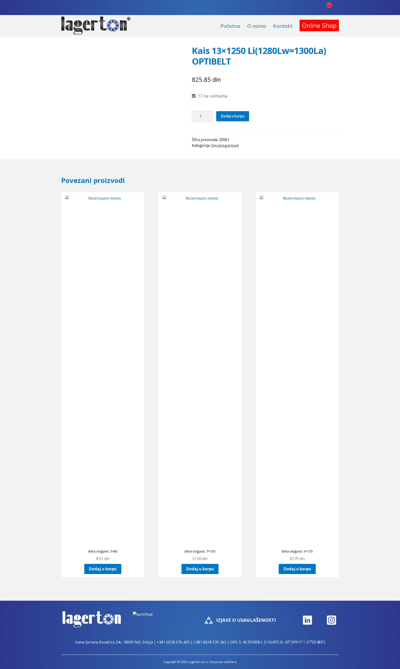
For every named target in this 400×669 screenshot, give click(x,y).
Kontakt (283, 26)
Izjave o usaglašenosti (246, 620)
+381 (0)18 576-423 (173, 642)
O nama (256, 26)
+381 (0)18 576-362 (210, 642)
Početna (230, 26)
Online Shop (319, 25)
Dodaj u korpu (232, 116)
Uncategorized (225, 145)
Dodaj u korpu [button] (103, 569)
